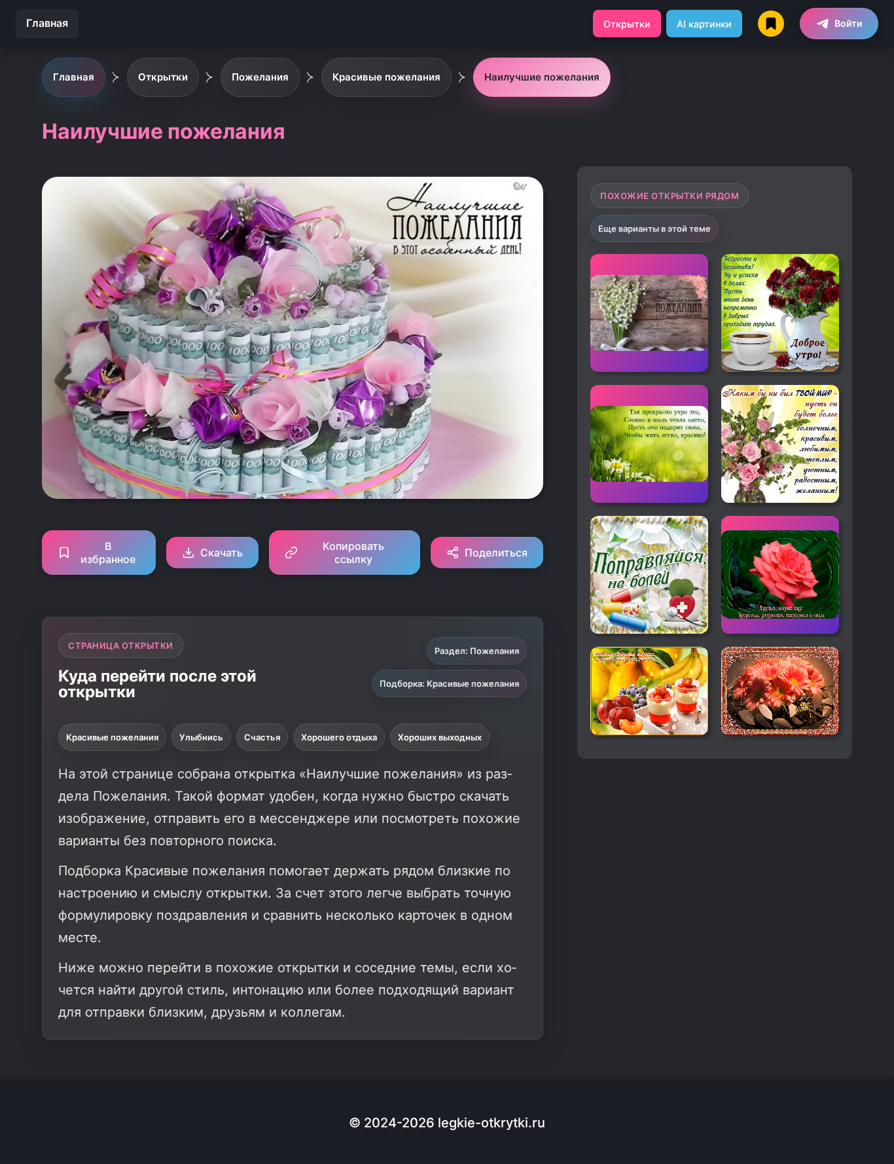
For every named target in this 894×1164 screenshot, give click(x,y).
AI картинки (704, 23)
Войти (848, 23)
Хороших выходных (440, 737)
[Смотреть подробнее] (649, 313)
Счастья (262, 737)
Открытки (627, 23)
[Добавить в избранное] (688, 274)
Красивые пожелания (112, 737)
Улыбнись (201, 737)
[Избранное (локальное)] (771, 23)
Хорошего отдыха (339, 737)
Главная (47, 22)
